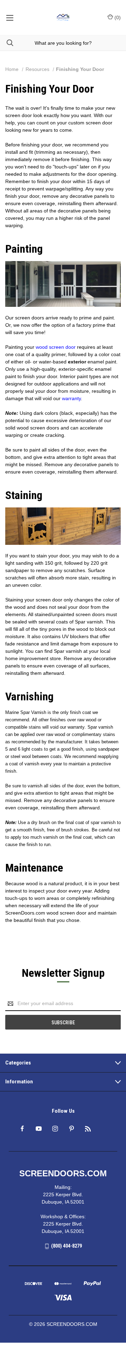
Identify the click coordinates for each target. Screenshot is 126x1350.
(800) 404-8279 (66, 1246)
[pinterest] (72, 1129)
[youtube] (39, 1129)
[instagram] (55, 1129)
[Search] (6, 43)
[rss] (88, 1129)
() (117, 17)
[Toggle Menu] (9, 17)
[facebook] (22, 1129)
